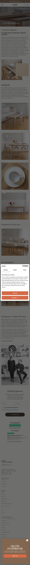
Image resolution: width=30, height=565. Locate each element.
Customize (14, 297)
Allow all (15, 293)
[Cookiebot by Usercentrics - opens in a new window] (22, 266)
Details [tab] (15, 269)
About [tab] (24, 269)
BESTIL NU (15, 555)
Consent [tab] (5, 269)
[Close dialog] (27, 540)
